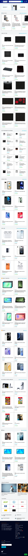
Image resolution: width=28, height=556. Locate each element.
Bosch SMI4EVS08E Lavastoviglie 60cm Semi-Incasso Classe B (22, 164)
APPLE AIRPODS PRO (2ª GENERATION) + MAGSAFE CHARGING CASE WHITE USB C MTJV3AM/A (7, 241)
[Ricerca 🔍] (22, 1)
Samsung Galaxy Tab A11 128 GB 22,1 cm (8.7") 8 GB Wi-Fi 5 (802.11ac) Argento (7, 323)
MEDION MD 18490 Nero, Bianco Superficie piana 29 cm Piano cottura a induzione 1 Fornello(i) (20, 76)
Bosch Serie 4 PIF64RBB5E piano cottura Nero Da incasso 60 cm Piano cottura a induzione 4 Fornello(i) (20, 92)
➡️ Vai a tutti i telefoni (24, 430)
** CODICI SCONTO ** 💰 (18, 529)
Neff (2, 44)
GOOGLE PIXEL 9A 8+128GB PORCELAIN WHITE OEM (7, 191)
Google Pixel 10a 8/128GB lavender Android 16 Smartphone (7, 222)
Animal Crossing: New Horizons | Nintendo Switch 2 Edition (20, 407)
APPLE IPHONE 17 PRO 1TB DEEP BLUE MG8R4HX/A (6, 256)
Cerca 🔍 (16, 531)
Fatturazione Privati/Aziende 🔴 (19, 530)
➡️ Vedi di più (25, 330)
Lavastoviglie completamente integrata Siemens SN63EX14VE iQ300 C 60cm (10, 150)
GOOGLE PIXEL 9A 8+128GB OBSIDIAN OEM (20, 191)
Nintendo (3, 422)
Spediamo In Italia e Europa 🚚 (19, 527)
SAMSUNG (3, 22)
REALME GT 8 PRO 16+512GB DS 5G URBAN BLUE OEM (20, 343)
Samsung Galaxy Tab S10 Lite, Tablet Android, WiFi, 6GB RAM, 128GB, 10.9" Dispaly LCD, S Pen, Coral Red (20, 324)
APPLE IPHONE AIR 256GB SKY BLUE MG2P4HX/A (19, 241)
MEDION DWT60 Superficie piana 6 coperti (10, 141)
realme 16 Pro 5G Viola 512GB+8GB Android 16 (7, 357)
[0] (25, 1)
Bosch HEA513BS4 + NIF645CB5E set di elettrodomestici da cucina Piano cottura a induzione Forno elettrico (7, 92)
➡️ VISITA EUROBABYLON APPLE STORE (22, 228)
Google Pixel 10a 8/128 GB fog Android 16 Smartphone (19, 206)
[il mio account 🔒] (24, 1)
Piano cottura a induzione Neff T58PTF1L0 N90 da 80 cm (7, 46)
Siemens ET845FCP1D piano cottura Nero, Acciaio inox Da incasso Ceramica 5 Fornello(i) (20, 107)
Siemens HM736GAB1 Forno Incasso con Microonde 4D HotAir (22, 157)
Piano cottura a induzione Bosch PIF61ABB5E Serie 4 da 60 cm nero (7, 61)
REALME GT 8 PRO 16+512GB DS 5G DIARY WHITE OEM (7, 343)
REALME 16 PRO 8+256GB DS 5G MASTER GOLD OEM (7, 373)
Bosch (3, 59)
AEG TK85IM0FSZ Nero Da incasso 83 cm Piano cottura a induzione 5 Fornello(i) (19, 46)
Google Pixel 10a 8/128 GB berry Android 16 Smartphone (20, 222)
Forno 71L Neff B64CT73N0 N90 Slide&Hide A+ (9, 172)
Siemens (16, 106)
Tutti (26, 482)
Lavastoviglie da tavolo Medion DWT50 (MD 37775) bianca (9, 157)
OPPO (2, 441)
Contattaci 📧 (17, 528)
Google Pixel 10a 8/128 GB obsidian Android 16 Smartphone (7, 206)
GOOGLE (3, 190)
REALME (3, 341)
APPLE (2, 239)
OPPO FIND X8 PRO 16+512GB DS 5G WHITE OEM (20, 473)
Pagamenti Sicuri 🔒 (17, 526)
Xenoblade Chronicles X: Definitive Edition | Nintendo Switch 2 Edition (7, 423)
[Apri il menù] (1, 1)
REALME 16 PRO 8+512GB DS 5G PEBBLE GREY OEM (20, 373)
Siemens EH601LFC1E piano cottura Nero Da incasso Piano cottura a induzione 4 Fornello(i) (20, 123)
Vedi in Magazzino (24, 130)
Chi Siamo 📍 (16, 524)
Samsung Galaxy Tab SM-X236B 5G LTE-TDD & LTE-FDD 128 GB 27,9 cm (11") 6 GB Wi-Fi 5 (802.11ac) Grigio (7, 291)
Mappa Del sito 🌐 (17, 538)
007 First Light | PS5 (17, 423)
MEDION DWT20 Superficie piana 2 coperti (22, 149)
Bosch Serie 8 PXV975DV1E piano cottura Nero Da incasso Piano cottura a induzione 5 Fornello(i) (7, 108)
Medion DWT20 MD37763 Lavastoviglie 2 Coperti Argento (22, 135)
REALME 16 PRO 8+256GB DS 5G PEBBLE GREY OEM (20, 358)
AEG (15, 44)
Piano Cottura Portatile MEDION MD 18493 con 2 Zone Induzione (20, 61)
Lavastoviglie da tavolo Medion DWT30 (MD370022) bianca (9, 135)
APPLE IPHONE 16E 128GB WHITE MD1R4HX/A (20, 256)
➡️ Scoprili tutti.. (24, 179)
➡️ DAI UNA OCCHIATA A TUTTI (23, 33)
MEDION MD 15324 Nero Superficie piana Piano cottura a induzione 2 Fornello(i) (7, 76)
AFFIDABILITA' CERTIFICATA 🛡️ (19, 525)
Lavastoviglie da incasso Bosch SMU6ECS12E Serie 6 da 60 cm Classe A (22, 172)
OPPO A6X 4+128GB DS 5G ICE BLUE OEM (19, 442)
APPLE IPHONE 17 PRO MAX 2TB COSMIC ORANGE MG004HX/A (7, 271)
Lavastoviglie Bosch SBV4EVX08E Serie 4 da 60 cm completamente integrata (10, 164)
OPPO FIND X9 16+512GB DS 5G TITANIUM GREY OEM (7, 442)
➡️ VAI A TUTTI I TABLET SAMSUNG (22, 278)
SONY (15, 422)
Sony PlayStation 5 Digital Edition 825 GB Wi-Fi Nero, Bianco (7, 392)
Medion (15, 59)
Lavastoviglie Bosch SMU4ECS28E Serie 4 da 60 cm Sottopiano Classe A (22, 142)
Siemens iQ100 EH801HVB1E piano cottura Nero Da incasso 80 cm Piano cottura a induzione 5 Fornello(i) (7, 124)
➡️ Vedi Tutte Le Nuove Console (23, 379)
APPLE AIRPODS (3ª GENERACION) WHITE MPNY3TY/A (20, 271)
